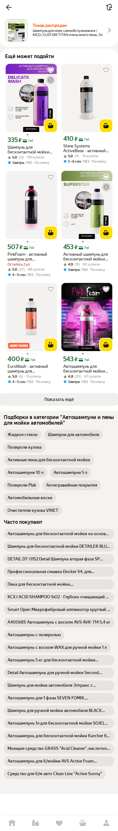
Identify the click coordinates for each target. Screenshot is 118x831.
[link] (23, 435)
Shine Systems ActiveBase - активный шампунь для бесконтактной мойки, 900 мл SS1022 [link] (84, 148)
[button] (9, 7)
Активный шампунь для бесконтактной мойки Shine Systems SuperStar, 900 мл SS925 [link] (86, 256)
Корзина (82, 823)
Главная (12, 823)
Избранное (59, 823)
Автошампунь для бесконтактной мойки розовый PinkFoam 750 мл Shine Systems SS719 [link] (85, 369)
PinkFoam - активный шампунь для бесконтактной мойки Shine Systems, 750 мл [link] (28, 256)
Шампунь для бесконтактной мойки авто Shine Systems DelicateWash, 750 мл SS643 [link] (28, 149)
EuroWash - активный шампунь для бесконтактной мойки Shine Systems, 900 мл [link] (29, 369)
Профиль (106, 823)
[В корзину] (51, 126)
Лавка (35, 823)
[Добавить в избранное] (50, 70)
